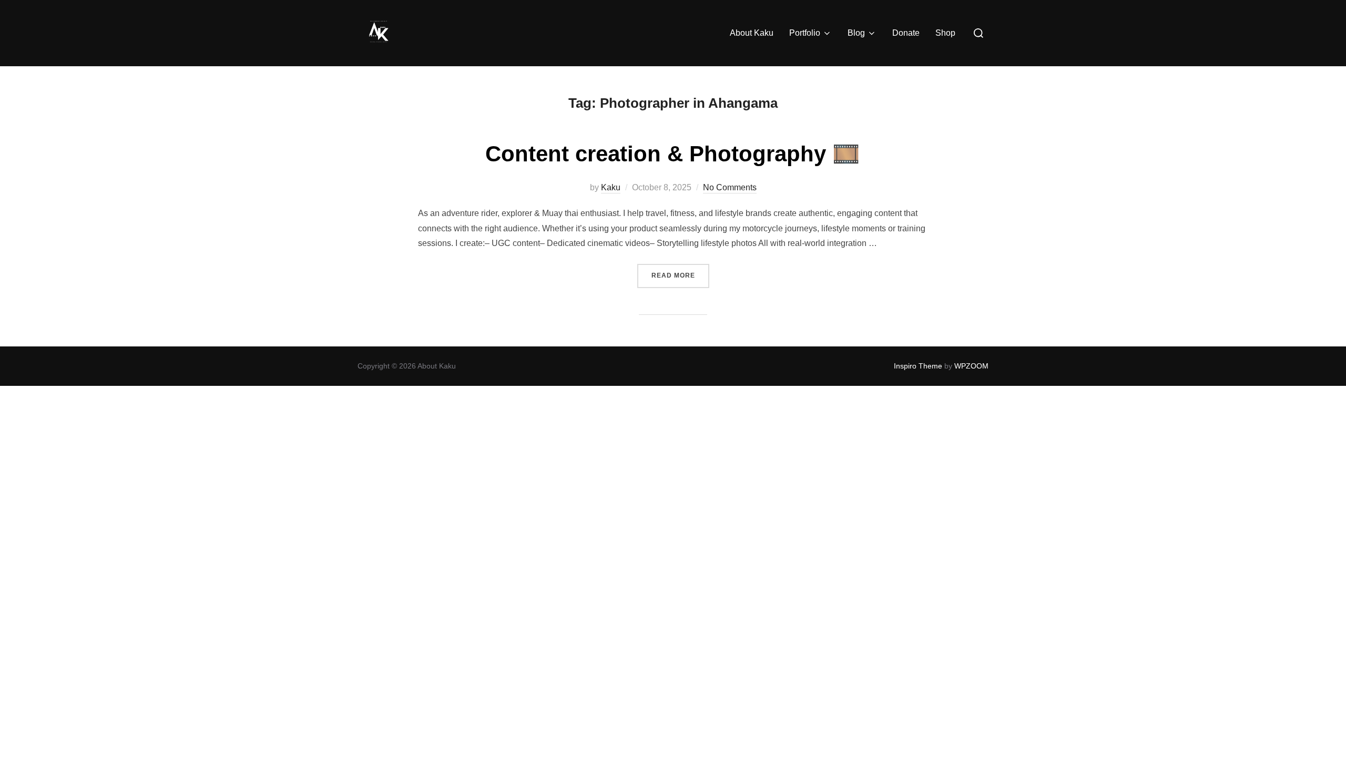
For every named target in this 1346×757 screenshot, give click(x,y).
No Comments (730, 187)
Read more (680, 275)
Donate (906, 32)
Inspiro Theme (918, 366)
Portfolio (804, 32)
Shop (945, 32)
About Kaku (751, 32)
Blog (856, 32)
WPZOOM (971, 366)
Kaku (610, 187)
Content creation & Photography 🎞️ (672, 153)
